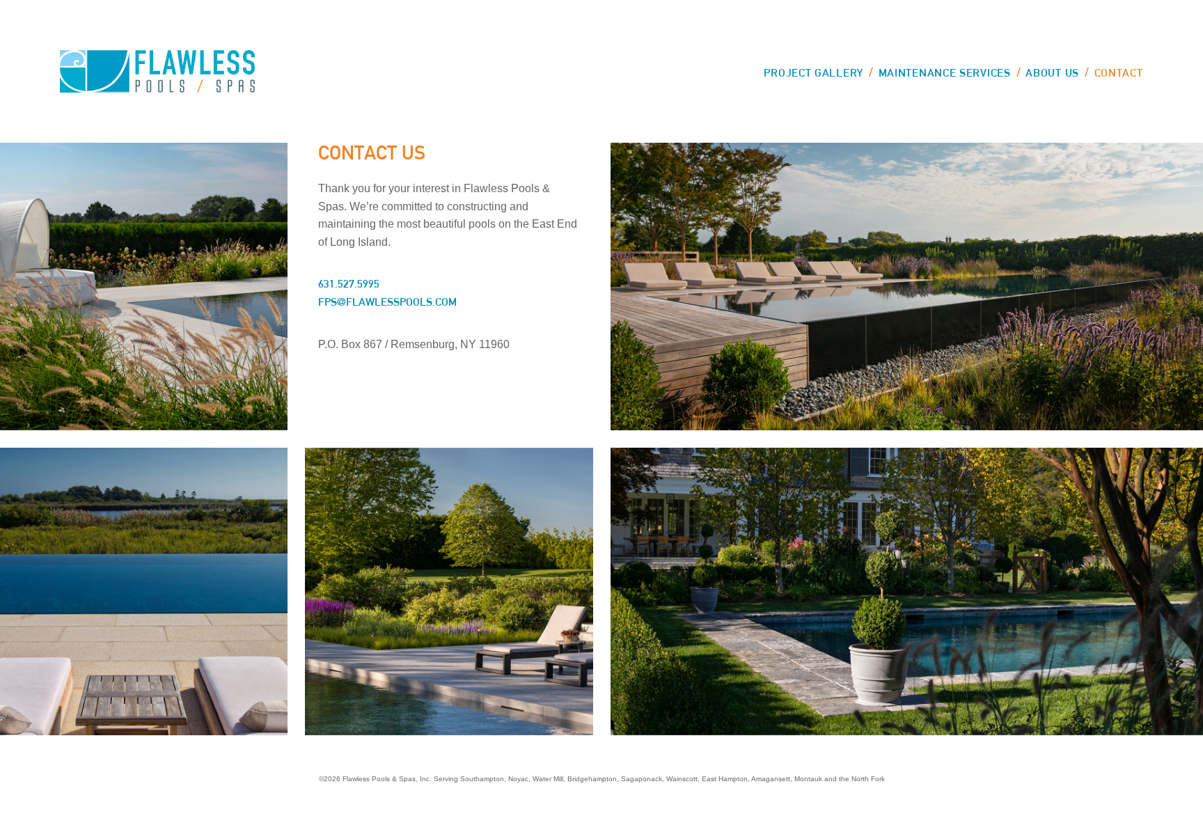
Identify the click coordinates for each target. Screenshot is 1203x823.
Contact (1118, 72)
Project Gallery (813, 72)
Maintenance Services (945, 72)
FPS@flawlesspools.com (387, 301)
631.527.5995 (348, 283)
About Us (1052, 72)
